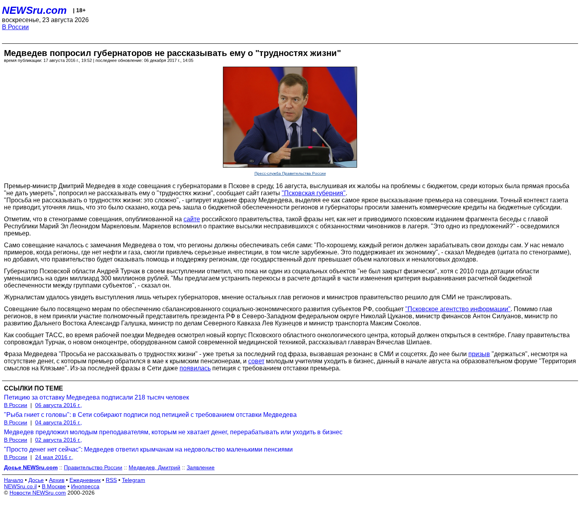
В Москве (54, 486)
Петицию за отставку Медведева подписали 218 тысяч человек (96, 397)
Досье (36, 480)
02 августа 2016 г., (58, 440)
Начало (13, 480)
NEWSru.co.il (20, 486)
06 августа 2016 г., (58, 405)
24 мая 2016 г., (54, 457)
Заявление (201, 467)
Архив (56, 480)
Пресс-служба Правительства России (290, 173)
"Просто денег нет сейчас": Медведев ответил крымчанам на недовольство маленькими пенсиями (148, 449)
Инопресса (85, 486)
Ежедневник (85, 480)
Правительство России (93, 467)
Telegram (133, 480)
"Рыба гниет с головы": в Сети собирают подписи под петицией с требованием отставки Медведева (150, 414)
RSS (111, 480)
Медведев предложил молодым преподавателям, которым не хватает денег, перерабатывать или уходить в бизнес (173, 432)
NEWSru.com (34, 10)
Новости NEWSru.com (37, 492)
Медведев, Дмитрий (154, 467)
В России (15, 27)
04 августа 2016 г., (58, 422)
